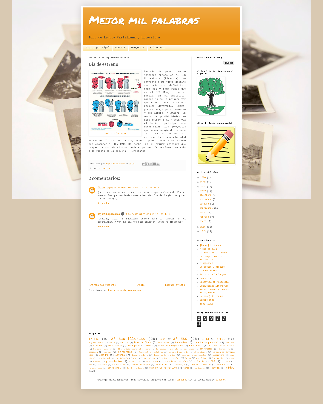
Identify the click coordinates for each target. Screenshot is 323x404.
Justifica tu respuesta (214, 282)
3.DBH (163, 339)
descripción (133, 346)
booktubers (163, 343)
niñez (164, 358)
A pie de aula (208, 249)
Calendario (157, 47)
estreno (106, 168)
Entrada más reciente (103, 285)
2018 (203, 186)
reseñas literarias (200, 365)
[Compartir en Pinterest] (158, 164)
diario (149, 346)
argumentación (96, 343)
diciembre (206, 195)
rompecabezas (95, 368)
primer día (134, 362)
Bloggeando (206, 263)
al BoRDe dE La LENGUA (213, 253)
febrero (205, 217)
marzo (203, 212)
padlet (176, 358)
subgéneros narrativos (163, 368)
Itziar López (105, 187)
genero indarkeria (178, 352)
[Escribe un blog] (147, 164)
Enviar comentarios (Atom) (124, 290)
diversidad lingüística (170, 346)
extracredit (125, 352)
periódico (201, 358)
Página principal (98, 47)
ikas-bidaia (200, 352)
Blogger (220, 380)
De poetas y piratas (212, 267)
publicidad (199, 361)
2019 (203, 182)
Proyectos (138, 47)
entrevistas (206, 349)
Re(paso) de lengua (211, 296)
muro (135, 358)
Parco (188, 358)
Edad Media (195, 345)
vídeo (230, 367)
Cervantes (181, 342)
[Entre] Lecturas (210, 245)
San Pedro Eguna (135, 368)
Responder (103, 203)
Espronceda (224, 349)
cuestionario (114, 346)
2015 (203, 231)
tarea (186, 368)
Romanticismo (223, 365)
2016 (203, 227)
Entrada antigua (175, 285)
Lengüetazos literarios (214, 286)
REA (90, 365)
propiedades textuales (175, 361)
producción (152, 361)
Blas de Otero (142, 342)
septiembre (207, 208)
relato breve (119, 365)
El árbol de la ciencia (221, 346)
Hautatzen (206, 278)
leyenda (120, 355)
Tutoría (214, 368)
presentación (114, 361)
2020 (203, 177)
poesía (96, 362)
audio (112, 343)
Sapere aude (207, 300)
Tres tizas (206, 304)
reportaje (180, 365)
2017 (203, 191)
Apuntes (120, 47)
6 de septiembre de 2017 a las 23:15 (137, 187)
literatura (218, 355)
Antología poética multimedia (211, 258)
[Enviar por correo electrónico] (144, 164)
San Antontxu (114, 368)
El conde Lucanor (102, 349)
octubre (205, 204)
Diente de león (209, 270)
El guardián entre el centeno (134, 349)
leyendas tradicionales (194, 355)
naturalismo (150, 358)
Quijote (226, 362)
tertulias (200, 368)
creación (97, 346)
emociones (189, 349)
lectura (103, 355)
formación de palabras (151, 352)
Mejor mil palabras (144, 20)
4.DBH (205, 339)
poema (231, 358)
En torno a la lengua (213, 274)
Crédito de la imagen (115, 133)
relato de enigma (141, 365)
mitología (106, 358)
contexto (229, 343)
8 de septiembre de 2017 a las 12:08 (148, 214)
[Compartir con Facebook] (154, 164)
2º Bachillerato (128, 339)
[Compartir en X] (151, 164)
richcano (180, 380)
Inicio (140, 285)
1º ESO (94, 339)
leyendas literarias (164, 355)
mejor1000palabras (109, 214)
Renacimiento (162, 365)
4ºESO (221, 339)
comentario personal (206, 342)
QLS (213, 361)
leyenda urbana (140, 355)
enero (203, 221)
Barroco (124, 342)
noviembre (206, 199)
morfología (122, 358)
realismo (102, 365)
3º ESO (180, 339)
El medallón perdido (167, 349)
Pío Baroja (217, 358)
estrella (93, 352)
